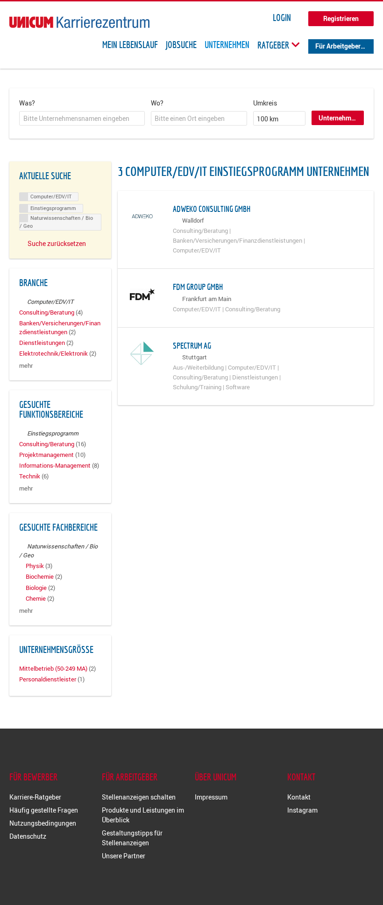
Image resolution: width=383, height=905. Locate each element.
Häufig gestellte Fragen (43, 810)
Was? (27, 102)
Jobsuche (181, 45)
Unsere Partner (123, 855)
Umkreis (265, 102)
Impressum (211, 797)
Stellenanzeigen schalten (139, 797)
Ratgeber (274, 45)
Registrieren (341, 18)
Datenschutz (27, 836)
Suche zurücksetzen (57, 243)
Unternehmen (227, 45)
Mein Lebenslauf (130, 45)
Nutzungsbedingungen (42, 823)
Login (282, 18)
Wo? (157, 102)
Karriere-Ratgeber (35, 797)
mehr (26, 366)
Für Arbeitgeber (338, 46)
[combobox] (82, 118)
